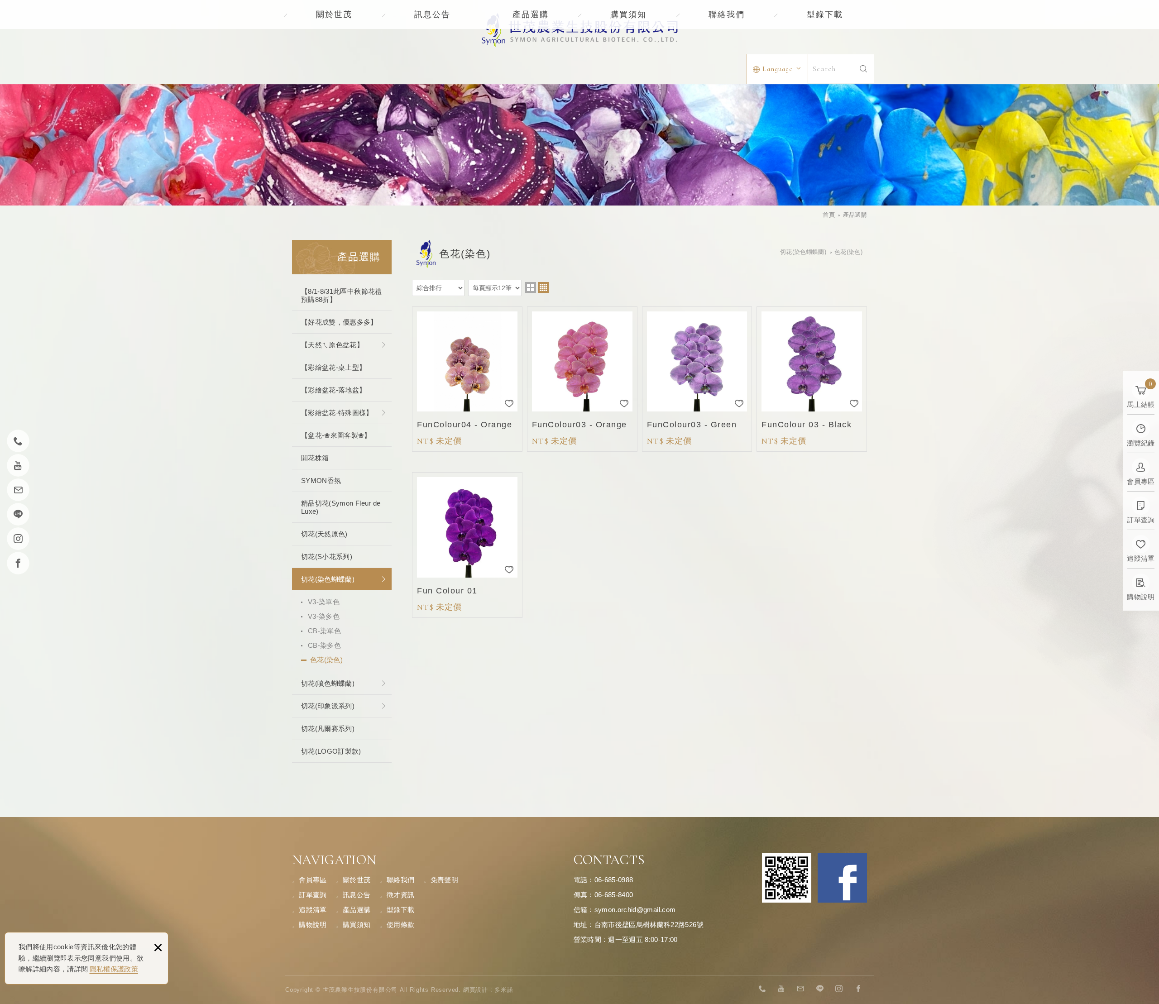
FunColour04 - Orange (467, 379)
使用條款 (400, 924)
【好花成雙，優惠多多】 (339, 322)
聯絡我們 (727, 14)
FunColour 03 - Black (812, 379)
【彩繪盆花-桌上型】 (333, 367)
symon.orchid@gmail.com (635, 909)
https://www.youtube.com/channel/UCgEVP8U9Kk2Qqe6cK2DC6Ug (782, 989)
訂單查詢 (312, 895)
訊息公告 (432, 14)
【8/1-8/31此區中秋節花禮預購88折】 (341, 295)
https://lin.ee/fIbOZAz (820, 989)
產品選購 (530, 14)
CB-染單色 (324, 631)
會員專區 (312, 880)
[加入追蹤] (509, 403)
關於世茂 (334, 14)
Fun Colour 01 (467, 545)
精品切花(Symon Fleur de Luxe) (341, 507)
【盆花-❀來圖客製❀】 (336, 435)
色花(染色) (326, 660)
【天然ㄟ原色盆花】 (332, 345)
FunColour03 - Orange (582, 379)
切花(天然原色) (324, 534)
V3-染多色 (324, 616)
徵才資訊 (400, 895)
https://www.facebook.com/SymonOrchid (858, 989)
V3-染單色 (324, 602)
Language (777, 69)
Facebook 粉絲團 (842, 878)
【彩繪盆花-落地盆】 (333, 390)
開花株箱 (315, 458)
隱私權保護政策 (114, 969)
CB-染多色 (324, 645)
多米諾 (503, 989)
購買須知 (628, 14)
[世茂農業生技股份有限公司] (580, 30)
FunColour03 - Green (697, 379)
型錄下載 (825, 14)
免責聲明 (444, 880)
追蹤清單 (312, 909)
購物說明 (312, 924)
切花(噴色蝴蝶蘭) (327, 683)
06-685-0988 (613, 880)
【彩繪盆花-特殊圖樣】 (337, 412)
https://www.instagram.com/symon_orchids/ (839, 989)
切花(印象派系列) (327, 706)
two (530, 287)
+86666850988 (762, 989)
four (543, 287)
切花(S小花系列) (326, 556)
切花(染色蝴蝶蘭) (327, 579)
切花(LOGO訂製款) (331, 751)
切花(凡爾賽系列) (327, 728)
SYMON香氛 (321, 480)
